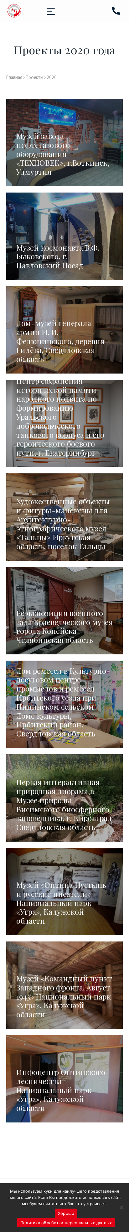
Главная (14, 77)
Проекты (34, 77)
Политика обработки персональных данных (66, 1222)
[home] (14, 10)
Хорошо (66, 1213)
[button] (51, 11)
